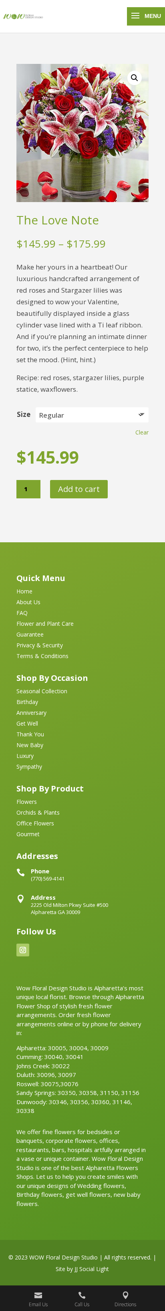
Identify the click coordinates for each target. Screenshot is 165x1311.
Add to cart (79, 489)
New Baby (29, 745)
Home (24, 592)
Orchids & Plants (38, 813)
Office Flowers (35, 824)
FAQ (22, 613)
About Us (28, 602)
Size (23, 414)
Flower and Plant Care (45, 624)
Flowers (26, 802)
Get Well (27, 724)
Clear (142, 432)
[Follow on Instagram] (22, 950)
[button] (134, 78)
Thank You (30, 735)
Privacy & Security (39, 646)
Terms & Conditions (42, 656)
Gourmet (28, 834)
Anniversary (31, 713)
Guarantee (30, 635)
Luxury (25, 756)
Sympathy (29, 767)
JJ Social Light (91, 1269)
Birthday (27, 702)
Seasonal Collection (41, 691)
